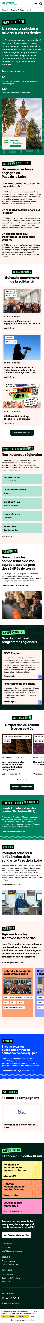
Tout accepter (8, 1316)
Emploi (13, 1002)
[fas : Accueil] (9, 3)
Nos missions (6, 1247)
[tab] (17, 779)
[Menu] (36, 3)
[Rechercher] (40, 3)
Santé (6, 1002)
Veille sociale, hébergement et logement (18, 997)
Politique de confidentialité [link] (22, 1320)
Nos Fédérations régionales (12, 1251)
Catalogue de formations (11, 1278)
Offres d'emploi (7, 1274)
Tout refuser (22, 1316)
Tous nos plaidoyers (9, 1261)
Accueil (5, 10)
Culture (20, 1002)
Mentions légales (8, 1293)
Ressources (6, 1281)
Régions (14, 10)
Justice (40, 1008)
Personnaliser (37, 1316)
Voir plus (6, 536)
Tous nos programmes (10, 1264)
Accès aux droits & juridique (14, 1008)
